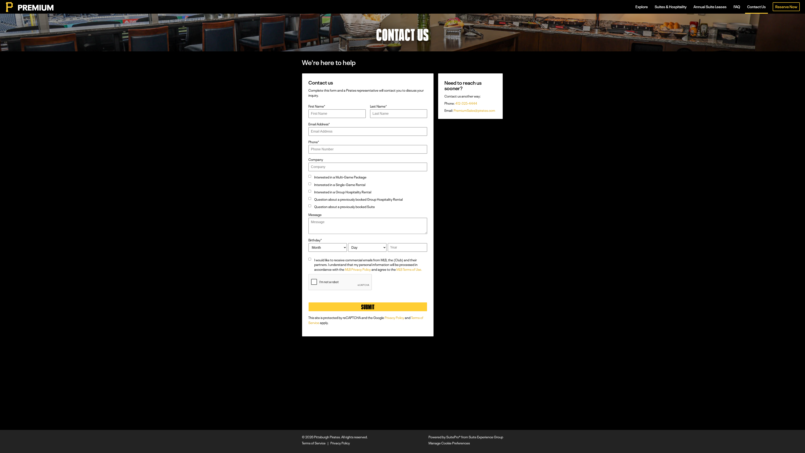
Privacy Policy (394, 317)
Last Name (378, 105)
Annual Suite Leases (710, 6)
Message (315, 214)
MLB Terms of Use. (409, 269)
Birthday (315, 239)
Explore (641, 6)
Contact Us (756, 6)
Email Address (319, 123)
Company (315, 159)
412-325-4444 (466, 102)
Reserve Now (786, 6)
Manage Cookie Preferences (449, 442)
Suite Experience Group (486, 436)
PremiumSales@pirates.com (474, 110)
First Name (316, 105)
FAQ (737, 6)
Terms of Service (314, 442)
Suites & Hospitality (671, 6)
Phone (313, 141)
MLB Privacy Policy (358, 269)
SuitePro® (453, 436)
